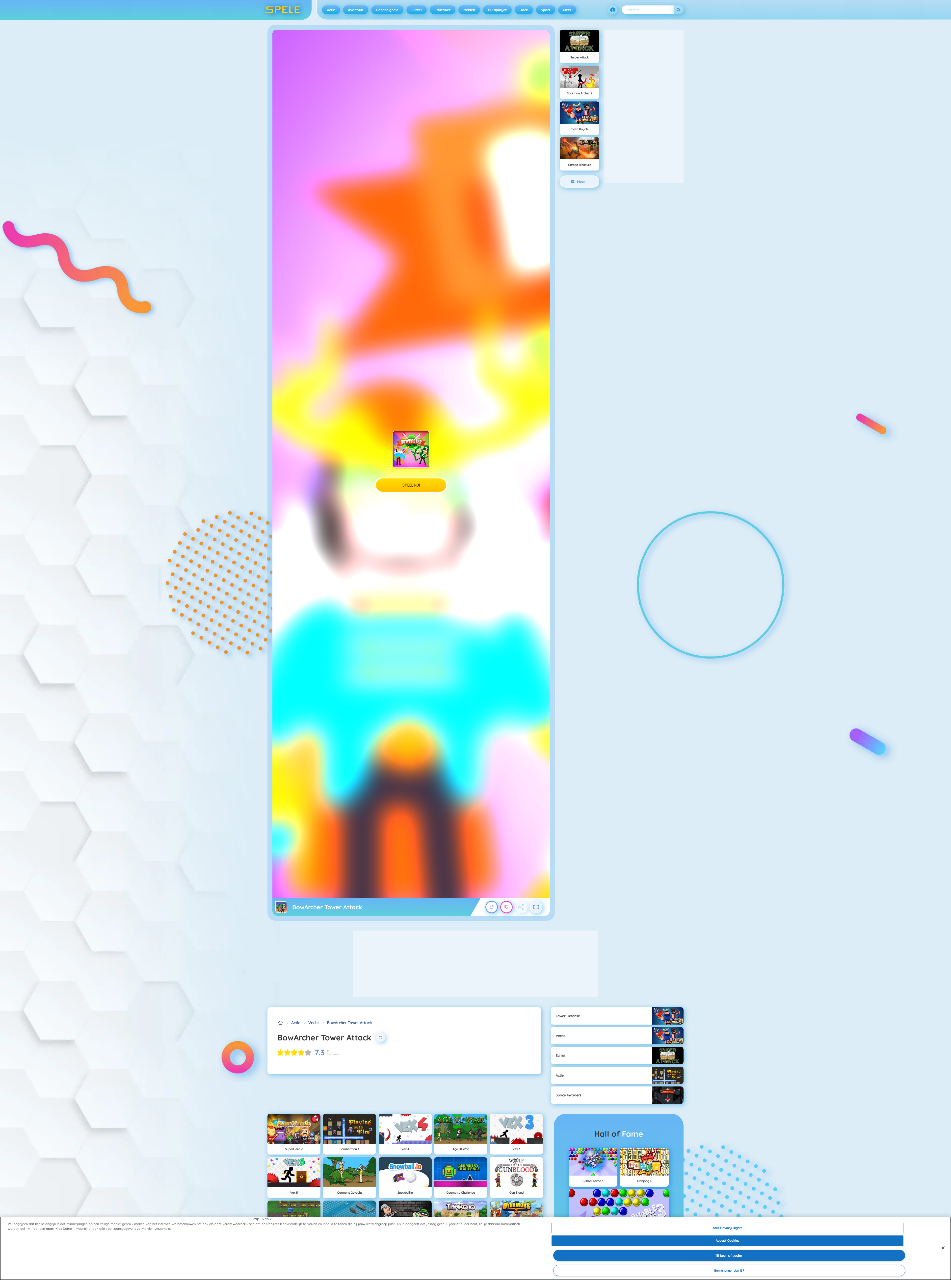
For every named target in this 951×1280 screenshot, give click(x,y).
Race (524, 10)
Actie (331, 10)
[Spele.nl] (280, 1023)
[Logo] (283, 10)
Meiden (469, 10)
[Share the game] (521, 907)
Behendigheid (387, 10)
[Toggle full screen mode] (536, 907)
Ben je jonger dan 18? (729, 1270)
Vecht (313, 1022)
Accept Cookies (727, 1240)
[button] (612, 9)
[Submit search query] (679, 9)
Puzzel (416, 10)
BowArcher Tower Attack (349, 1022)
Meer (567, 10)
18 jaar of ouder (728, 1255)
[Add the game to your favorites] (380, 1037)
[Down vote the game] (506, 907)
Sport (545, 10)
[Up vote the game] (491, 907)
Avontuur (355, 10)
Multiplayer (497, 10)
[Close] (943, 1247)
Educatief (442, 10)
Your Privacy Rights (727, 1228)
